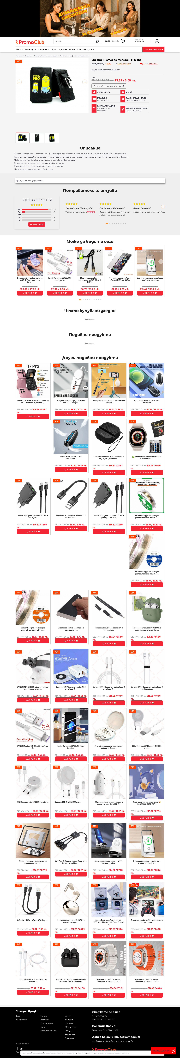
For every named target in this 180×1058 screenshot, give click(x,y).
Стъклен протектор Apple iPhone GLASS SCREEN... (120, 279)
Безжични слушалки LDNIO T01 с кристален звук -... (70, 921)
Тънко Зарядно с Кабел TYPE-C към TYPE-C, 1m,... (33, 517)
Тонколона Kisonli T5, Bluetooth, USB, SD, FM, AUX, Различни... (109, 458)
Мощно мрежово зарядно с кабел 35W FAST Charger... (71, 402)
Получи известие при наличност (108, 86)
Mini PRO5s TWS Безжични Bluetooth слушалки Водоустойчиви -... (71, 980)
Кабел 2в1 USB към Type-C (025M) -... (32, 920)
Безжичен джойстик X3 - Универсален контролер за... (147, 921)
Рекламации (70, 1034)
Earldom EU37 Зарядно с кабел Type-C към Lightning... (147, 688)
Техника (28, 56)
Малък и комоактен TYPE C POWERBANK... (71, 458)
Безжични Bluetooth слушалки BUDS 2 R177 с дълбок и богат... (29, 280)
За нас (68, 1016)
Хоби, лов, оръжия (85, 49)
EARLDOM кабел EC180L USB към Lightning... (70, 747)
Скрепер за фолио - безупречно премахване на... (71, 629)
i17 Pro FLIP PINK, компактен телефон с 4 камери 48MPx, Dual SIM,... (33, 402)
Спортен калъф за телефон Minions (76, 56)
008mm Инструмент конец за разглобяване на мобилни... (33, 629)
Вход (18, 1016)
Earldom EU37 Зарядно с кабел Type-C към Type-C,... (109, 688)
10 (100, 299)
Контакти (69, 1020)
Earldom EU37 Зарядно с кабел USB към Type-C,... (71, 688)
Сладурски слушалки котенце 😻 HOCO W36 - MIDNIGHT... (147, 803)
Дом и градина (59, 49)
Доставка (69, 1023)
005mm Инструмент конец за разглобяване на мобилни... (147, 573)
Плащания (69, 1031)
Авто (72, 49)
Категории (30, 49)
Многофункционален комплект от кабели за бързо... (109, 747)
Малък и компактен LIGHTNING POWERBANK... (147, 402)
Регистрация (21, 1020)
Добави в (29, 293)
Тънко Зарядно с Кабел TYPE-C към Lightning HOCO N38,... (109, 517)
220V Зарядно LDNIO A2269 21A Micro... (33, 802)
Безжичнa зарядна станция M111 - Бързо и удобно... (109, 862)
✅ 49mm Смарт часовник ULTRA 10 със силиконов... (146, 458)
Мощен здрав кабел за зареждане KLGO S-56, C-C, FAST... (90, 280)
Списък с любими (152, 49)
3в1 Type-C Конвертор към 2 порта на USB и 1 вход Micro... (70, 862)
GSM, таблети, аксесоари (45, 56)
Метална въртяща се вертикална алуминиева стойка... (33, 862)
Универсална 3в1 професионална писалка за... (109, 629)
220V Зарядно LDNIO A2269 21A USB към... (147, 747)
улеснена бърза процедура (106, 108)
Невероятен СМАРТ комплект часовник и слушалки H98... (108, 980)
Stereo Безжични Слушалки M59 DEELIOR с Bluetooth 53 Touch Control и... (109, 922)
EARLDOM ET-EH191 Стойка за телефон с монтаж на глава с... (33, 688)
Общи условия (71, 1027)
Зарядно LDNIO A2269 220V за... (68, 802)
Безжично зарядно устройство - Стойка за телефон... (150, 279)
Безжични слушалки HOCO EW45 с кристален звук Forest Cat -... (147, 629)
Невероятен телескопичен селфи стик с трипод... (109, 402)
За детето (44, 49)
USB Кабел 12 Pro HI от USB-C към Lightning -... (33, 980)
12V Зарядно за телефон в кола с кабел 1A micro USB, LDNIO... (109, 803)
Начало (19, 49)
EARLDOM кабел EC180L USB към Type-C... (60, 279)
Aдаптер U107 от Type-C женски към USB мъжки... (71, 517)
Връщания (69, 1038)
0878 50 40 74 (101, 1016)
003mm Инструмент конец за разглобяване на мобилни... (147, 517)
